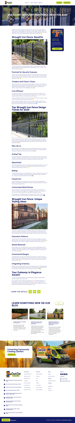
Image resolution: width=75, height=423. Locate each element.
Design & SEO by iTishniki (66, 420)
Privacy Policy (38, 385)
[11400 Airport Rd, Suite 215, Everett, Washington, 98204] (4, 413)
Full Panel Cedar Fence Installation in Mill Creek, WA (19, 322)
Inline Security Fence (52, 380)
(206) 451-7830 (64, 378)
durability (32, 280)
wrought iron (42, 67)
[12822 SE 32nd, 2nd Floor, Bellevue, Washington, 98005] (4, 405)
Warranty (35, 2)
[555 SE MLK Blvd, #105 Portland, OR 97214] (4, 384)
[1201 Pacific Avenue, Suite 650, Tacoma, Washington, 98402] (4, 409)
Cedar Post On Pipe (27, 389)
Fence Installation (39, 389)
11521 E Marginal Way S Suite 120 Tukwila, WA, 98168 (14, 381)
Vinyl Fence (26, 380)
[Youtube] (63, 374)
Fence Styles (26, 371)
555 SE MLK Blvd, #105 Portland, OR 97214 (13, 384)
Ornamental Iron (27, 385)
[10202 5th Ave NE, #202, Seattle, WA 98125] (4, 387)
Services (26, 2)
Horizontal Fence (27, 376)
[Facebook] (61, 374)
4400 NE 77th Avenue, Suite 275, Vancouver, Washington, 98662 (13, 397)
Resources (40, 2)
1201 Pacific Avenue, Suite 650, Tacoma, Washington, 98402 (13, 409)
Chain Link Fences (27, 382)
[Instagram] (65, 374)
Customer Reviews (51, 376)
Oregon (49, 388)
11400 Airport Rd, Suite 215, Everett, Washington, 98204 (14, 413)
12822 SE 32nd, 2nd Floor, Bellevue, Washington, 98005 (14, 405)
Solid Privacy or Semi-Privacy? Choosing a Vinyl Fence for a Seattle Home (36, 322)
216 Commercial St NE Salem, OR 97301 (13, 390)
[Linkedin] (66, 374)
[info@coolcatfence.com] (60, 381)
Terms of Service (39, 387)
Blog (37, 380)
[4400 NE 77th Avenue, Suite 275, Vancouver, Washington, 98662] (4, 398)
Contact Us (62, 376)
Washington (50, 386)
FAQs (37, 378)
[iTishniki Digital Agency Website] (10, 420)
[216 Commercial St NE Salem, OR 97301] (4, 390)
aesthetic (20, 149)
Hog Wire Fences (27, 378)
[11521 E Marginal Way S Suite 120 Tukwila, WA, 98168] (4, 380)
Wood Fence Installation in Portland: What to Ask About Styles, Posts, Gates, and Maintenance (54, 323)
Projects (37, 382)
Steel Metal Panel (27, 387)
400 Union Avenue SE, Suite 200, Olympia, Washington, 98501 (13, 401)
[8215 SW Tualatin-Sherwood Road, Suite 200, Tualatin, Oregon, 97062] (4, 394)
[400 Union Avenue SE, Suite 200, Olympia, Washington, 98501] (4, 401)
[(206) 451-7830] (60, 378)
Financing (38, 376)
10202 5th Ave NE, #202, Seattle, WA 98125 (13, 387)
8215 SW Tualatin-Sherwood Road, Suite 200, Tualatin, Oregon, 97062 (14, 394)
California (50, 390)
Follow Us (62, 371)
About (32, 2)
